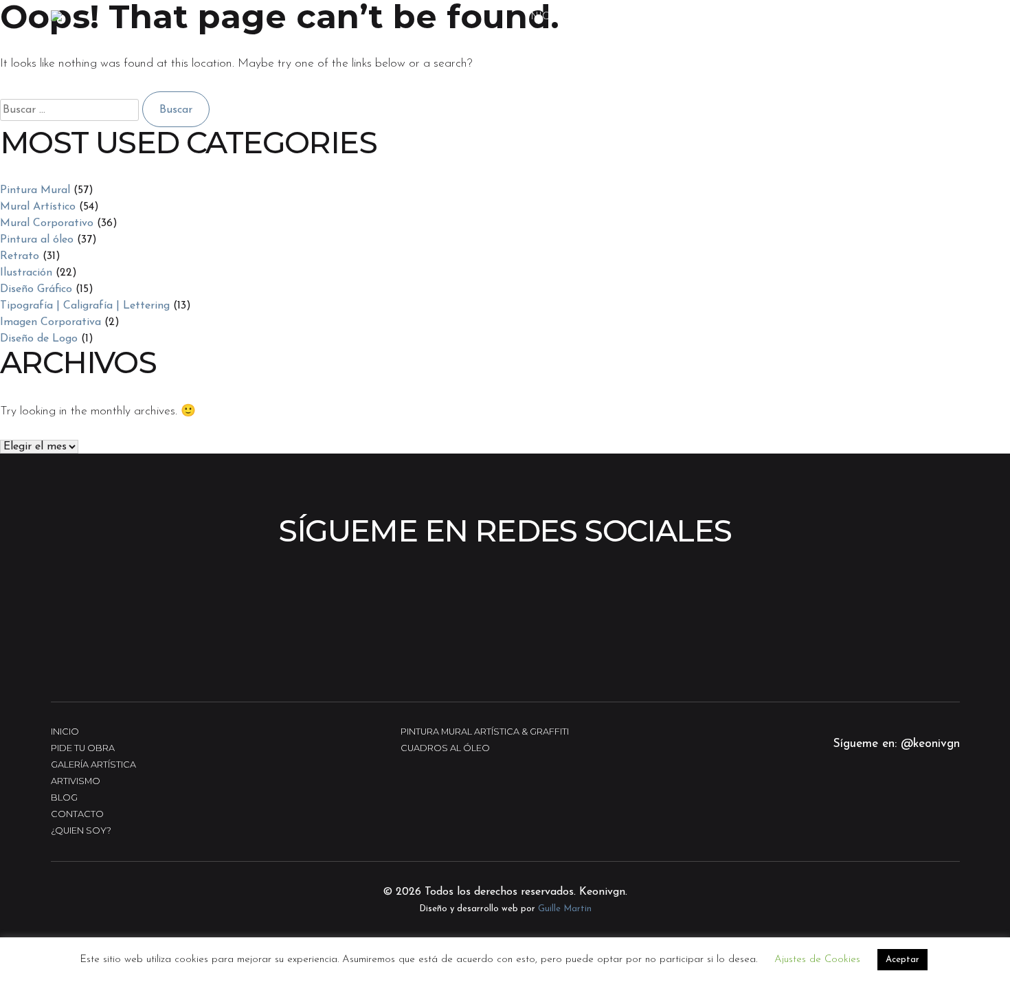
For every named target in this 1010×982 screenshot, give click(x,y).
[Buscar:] (71, 109)
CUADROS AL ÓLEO (445, 748)
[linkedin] (929, 807)
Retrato (19, 256)
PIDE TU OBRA (747, 16)
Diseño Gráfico (36, 289)
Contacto (919, 16)
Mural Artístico (38, 206)
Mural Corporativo (46, 223)
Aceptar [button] (902, 959)
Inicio (544, 16)
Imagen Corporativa (50, 322)
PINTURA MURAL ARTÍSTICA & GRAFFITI (485, 731)
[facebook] (891, 807)
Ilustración (26, 272)
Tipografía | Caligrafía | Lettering (85, 305)
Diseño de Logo (39, 338)
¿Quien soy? (81, 830)
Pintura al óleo (37, 239)
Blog (64, 797)
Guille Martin (565, 908)
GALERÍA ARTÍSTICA (635, 16)
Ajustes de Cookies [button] (817, 960)
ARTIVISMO (838, 16)
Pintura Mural (35, 190)
